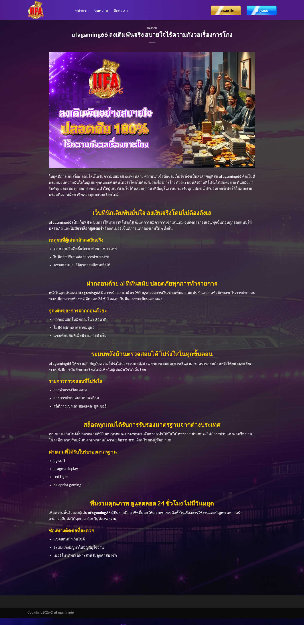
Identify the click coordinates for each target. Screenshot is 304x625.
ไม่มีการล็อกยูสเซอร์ (86, 228)
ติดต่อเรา (121, 10)
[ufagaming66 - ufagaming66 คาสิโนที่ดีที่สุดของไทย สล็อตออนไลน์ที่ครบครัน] (48, 10)
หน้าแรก (82, 10)
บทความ (101, 10)
